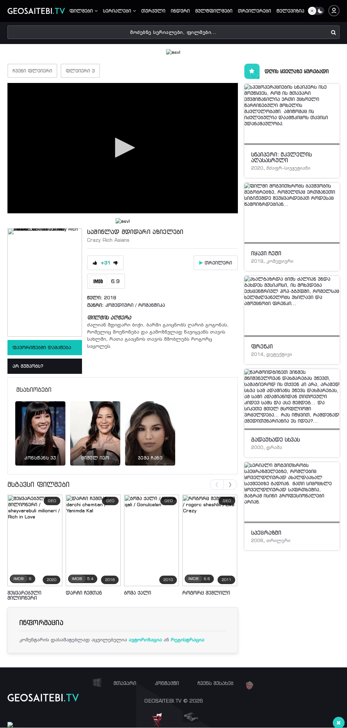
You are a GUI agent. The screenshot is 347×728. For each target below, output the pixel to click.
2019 (257, 261)
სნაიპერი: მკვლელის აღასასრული (281, 157)
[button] (123, 148)
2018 (110, 298)
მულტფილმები (213, 11)
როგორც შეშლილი (206, 593)
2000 (257, 447)
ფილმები (82, 11)
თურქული (153, 11)
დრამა (274, 447)
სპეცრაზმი (266, 532)
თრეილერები (254, 11)
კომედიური (119, 305)
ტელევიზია (290, 11)
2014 (257, 354)
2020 (257, 168)
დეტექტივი (279, 354)
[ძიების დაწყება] (334, 32)
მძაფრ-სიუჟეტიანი (288, 168)
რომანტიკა (151, 305)
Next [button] (230, 484)
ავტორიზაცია (145, 639)
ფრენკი (262, 346)
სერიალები (118, 11)
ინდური (180, 11)
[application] (122, 148)
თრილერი (278, 540)
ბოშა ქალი (137, 593)
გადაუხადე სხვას (275, 439)
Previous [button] (217, 484)
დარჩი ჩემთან (84, 593)
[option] (40, 425)
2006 (257, 540)
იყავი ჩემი (266, 253)
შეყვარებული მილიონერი (24, 595)
